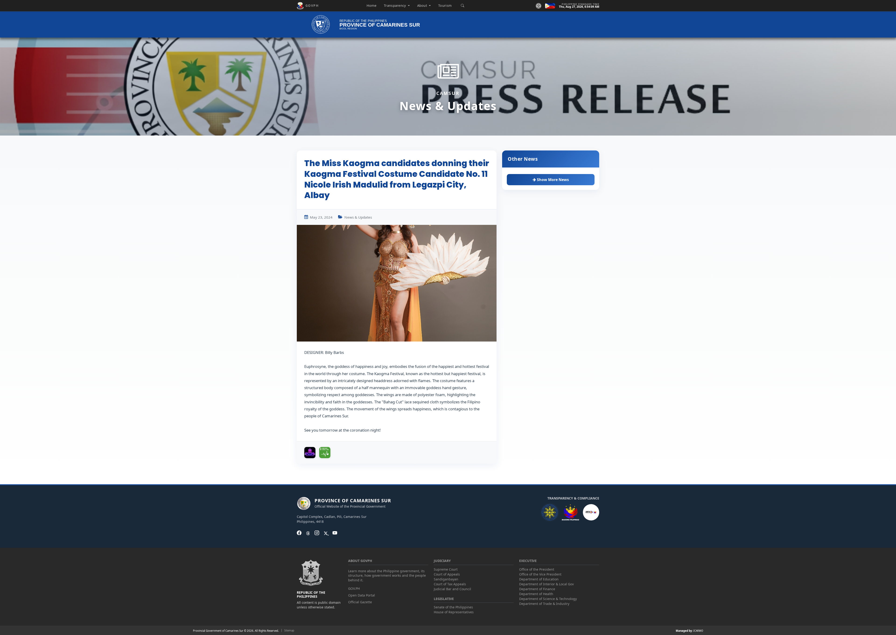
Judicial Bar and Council (452, 589)
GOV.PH (354, 588)
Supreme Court (446, 569)
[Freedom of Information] (591, 512)
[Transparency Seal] (550, 512)
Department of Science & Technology (548, 599)
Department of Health (536, 594)
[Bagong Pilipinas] (570, 512)
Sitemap (289, 630)
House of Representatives (454, 612)
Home (371, 5)
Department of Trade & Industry (544, 603)
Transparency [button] (395, 5)
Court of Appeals (447, 574)
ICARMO (698, 630)
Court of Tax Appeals (450, 584)
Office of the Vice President (540, 574)
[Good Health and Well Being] (324, 452)
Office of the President (536, 569)
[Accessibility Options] (538, 6)
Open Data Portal (361, 595)
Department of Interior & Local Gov (546, 584)
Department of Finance (537, 589)
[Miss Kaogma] (309, 452)
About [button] (422, 5)
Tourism (445, 5)
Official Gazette (360, 602)
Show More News (552, 179)
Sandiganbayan (446, 579)
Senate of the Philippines (453, 607)
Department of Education (539, 579)
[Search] (462, 5)
